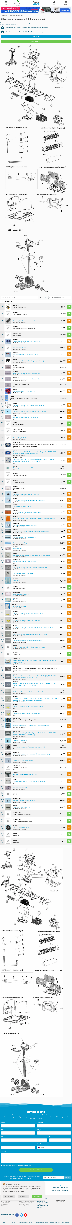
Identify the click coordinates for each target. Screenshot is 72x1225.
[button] (18, 3)
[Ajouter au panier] (69, 321)
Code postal (52, 1137)
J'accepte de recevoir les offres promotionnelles (17, 1165)
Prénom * (40, 1122)
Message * (4, 1151)
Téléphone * (40, 1130)
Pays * (39, 1144)
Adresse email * (5, 1130)
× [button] (67, 1147)
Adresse (3, 1137)
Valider (67, 1177)
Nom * (3, 1122)
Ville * (3, 1144)
